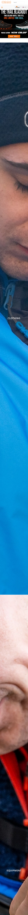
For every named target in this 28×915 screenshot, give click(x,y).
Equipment (14, 870)
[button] (14, 24)
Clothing (14, 318)
